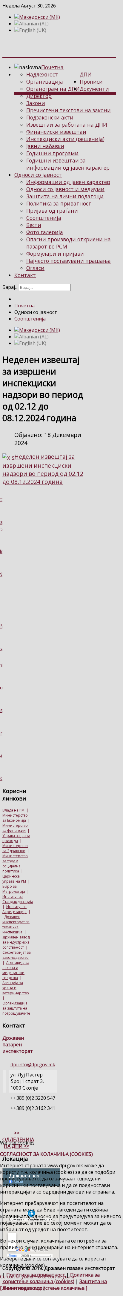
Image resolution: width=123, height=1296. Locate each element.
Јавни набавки (45, 146)
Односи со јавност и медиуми (65, 189)
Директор (39, 95)
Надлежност (42, 74)
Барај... (10, 287)
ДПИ (86, 74)
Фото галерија (44, 232)
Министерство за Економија (15, 818)
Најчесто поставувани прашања (68, 260)
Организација (44, 81)
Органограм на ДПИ (53, 88)
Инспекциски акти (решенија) (65, 138)
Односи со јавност (38, 174)
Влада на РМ (13, 810)
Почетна (52, 67)
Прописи (91, 81)
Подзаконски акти (49, 117)
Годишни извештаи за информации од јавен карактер (68, 164)
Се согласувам (16, 1276)
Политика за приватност (58, 203)
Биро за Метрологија (13, 889)
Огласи (35, 268)
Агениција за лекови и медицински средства (15, 970)
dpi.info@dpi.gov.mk (32, 1064)
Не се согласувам (54, 1276)
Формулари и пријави (55, 253)
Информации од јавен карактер (68, 181)
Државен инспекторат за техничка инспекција (16, 924)
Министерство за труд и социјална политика (15, 863)
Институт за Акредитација (14, 909)
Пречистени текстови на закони (68, 110)
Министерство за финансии (15, 828)
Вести (33, 224)
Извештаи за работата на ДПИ (66, 124)
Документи (94, 88)
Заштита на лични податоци (65, 196)
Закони (35, 103)
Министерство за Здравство (15, 848)
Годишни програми (52, 153)
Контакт (25, 275)
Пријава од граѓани (52, 210)
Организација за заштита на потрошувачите (16, 1008)
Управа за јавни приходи (16, 838)
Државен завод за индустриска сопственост (16, 942)
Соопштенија (43, 217)
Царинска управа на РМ (14, 879)
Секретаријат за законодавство (16, 955)
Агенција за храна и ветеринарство (15, 988)
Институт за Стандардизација (17, 899)
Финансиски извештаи (56, 131)
